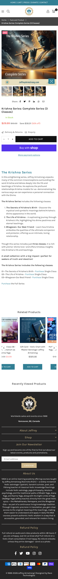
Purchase (39, 271)
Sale (5, 32)
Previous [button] (4, 58)
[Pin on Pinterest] (29, 102)
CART (19, 2)
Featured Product (17, 20)
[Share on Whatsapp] (38, 102)
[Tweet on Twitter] (25, 102)
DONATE (34, 2)
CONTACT (44, 2)
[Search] (8, 11)
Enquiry (31, 132)
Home (4, 20)
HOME (13, 2)
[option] (29, 57)
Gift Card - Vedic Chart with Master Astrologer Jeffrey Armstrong (15, 350)
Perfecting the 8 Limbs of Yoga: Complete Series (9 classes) (42, 350)
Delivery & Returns (13, 132)
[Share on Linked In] (34, 102)
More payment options (29, 155)
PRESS (26, 2)
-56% (33, 319)
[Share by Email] (43, 102)
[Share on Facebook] (20, 102)
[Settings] (48, 11)
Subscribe (29, 466)
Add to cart (15, 367)
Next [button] (54, 58)
